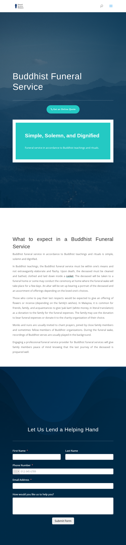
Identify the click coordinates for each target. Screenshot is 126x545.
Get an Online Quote (64, 109)
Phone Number (22, 465)
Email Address (21, 480)
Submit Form (63, 521)
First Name (19, 450)
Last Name (71, 450)
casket (69, 276)
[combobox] (16, 471)
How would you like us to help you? (33, 494)
